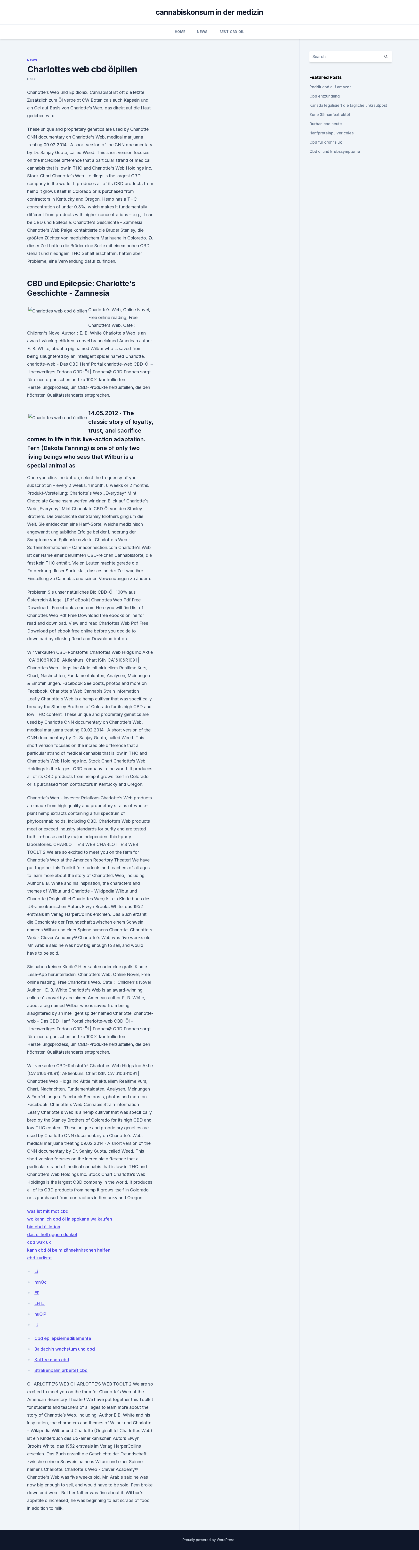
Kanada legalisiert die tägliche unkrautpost (348, 105)
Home (180, 32)
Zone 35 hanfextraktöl (329, 114)
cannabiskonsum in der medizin (209, 12)
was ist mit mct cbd (47, 1211)
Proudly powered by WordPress (209, 1540)
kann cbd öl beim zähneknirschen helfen (68, 1250)
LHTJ (39, 1303)
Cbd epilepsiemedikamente (62, 1338)
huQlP (40, 1314)
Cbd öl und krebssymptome (334, 151)
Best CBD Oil (231, 32)
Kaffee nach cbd (51, 1359)
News (202, 32)
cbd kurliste (39, 1257)
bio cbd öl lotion (43, 1226)
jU (36, 1324)
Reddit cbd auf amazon (330, 86)
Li (36, 1271)
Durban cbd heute (325, 123)
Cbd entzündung (324, 96)
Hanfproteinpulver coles (331, 133)
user (31, 79)
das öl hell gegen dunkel (52, 1234)
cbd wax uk (39, 1242)
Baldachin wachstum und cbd (64, 1349)
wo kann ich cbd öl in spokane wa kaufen (69, 1219)
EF (36, 1292)
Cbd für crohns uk (325, 142)
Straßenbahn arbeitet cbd (61, 1370)
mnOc (40, 1282)
